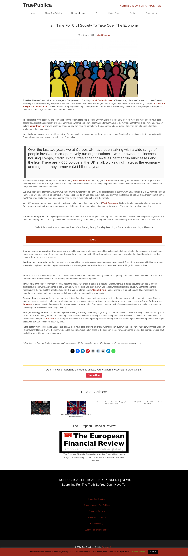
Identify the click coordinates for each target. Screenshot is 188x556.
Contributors (151, 13)
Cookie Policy (96, 524)
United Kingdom (78, 13)
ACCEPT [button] (153, 552)
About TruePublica (53, 13)
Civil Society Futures (102, 100)
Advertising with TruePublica (97, 505)
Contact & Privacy (97, 511)
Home (32, 13)
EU (97, 13)
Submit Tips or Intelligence (97, 530)
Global (133, 13)
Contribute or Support (96, 517)
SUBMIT (94, 239)
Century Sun (107, 547)
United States (114, 13)
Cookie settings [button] (138, 552)
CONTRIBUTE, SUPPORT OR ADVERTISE (140, 6)
